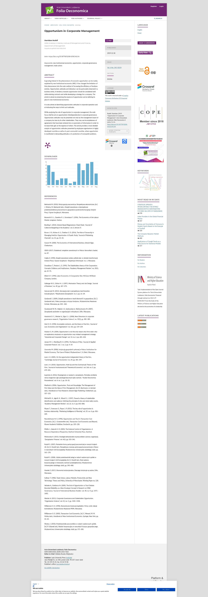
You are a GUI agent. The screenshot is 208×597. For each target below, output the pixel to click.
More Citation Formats (114, 131)
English (140, 30)
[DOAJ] (144, 74)
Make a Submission (147, 43)
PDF (110, 40)
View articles (61, 18)
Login (161, 6)
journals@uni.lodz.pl (63, 564)
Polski (139, 33)
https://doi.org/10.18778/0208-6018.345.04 (63, 57)
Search (158, 18)
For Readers (141, 260)
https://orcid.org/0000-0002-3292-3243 (55, 48)
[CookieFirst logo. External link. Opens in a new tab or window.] (33, 586)
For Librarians (142, 267)
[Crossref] (146, 91)
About (47, 18)
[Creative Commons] (153, 74)
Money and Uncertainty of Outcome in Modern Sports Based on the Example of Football (151, 226)
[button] (36, 584)
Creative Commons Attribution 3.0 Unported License (116, 98)
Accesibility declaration (52, 568)
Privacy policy (111, 584)
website (69, 558)
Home (46, 25)
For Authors (77, 18)
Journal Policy (94, 18)
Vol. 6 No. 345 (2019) (66, 25)
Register (154, 6)
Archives (54, 25)
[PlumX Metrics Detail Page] (47, 145)
